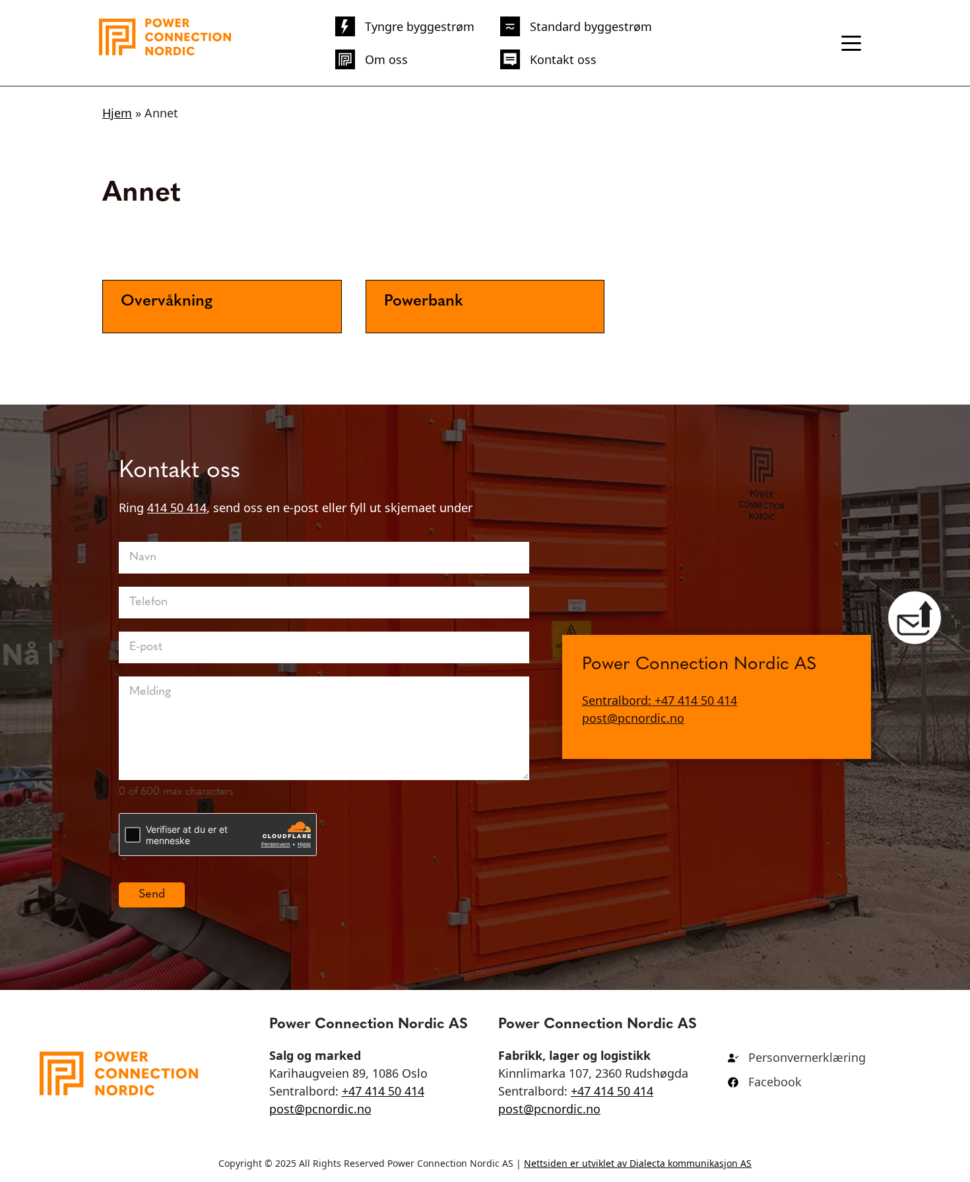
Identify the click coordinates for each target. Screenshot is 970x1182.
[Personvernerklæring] (797, 1058)
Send (152, 895)
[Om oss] (371, 59)
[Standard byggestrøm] (576, 26)
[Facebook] (765, 1082)
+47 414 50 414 (383, 1091)
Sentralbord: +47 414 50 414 (659, 701)
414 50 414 (177, 507)
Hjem (117, 113)
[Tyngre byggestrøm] (404, 26)
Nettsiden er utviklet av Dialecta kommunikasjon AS (638, 1163)
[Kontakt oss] (548, 59)
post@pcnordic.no (633, 719)
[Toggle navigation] (851, 43)
